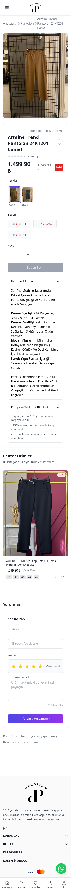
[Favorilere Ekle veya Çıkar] (59, 143)
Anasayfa (9, 23)
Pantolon (27, 23)
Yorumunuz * (20, 677)
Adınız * (17, 629)
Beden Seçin (35, 267)
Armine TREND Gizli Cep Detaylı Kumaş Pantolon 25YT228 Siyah (31, 562)
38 (19, 224)
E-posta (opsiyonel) (26, 643)
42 (45, 224)
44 (19, 235)
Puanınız (13, 655)
